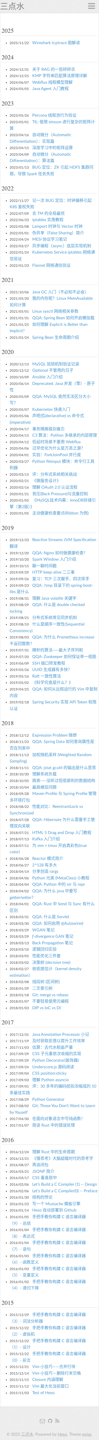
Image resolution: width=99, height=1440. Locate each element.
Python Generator (48, 1099)
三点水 (12, 6)
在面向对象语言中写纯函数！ (58, 1119)
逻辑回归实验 (44, 949)
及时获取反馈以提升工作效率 (58, 1041)
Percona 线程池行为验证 (54, 115)
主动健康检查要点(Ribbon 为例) (60, 513)
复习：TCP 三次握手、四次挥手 (60, 579)
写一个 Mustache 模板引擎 (56, 1204)
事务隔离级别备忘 (48, 429)
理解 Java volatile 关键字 (54, 598)
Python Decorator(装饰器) (55, 1060)
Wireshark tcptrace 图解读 (56, 43)
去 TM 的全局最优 (48, 213)
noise (86, 1434)
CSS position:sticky (49, 1073)
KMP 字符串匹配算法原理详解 (59, 76)
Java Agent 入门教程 (50, 89)
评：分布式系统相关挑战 (54, 474)
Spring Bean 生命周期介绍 (55, 337)
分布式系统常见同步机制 (54, 618)
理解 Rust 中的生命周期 (53, 1152)
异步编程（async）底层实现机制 (61, 246)
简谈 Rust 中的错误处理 (53, 1125)
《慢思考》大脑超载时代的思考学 (62, 1159)
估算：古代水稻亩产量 (52, 1047)
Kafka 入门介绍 (46, 839)
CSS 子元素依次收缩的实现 (56, 1054)
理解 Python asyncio (50, 1080)
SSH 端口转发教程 (48, 663)
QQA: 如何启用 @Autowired (57, 923)
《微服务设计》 (46, 481)
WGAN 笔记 (43, 930)
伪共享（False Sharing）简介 (58, 233)
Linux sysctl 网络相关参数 (55, 311)
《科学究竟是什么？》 (52, 683)
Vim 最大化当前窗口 (50, 1386)
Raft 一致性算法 (46, 676)
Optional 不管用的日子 (52, 370)
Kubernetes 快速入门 (51, 409)
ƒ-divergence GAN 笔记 (52, 936)
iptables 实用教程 (47, 220)
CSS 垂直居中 (44, 1178)
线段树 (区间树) (46, 982)
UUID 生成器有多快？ (52, 670)
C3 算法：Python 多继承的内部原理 (64, 435)
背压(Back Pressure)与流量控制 (60, 494)
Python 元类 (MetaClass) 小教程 (60, 878)
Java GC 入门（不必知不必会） (60, 292)
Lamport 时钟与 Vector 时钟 (57, 226)
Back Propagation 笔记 (52, 943)
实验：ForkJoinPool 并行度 (56, 455)
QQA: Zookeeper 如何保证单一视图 (64, 657)
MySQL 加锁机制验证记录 (55, 364)
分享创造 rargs (45, 871)
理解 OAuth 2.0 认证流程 (54, 487)
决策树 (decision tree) (51, 963)
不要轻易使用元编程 (50, 1001)
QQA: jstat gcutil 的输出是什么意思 (64, 768)
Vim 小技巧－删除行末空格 (56, 1373)
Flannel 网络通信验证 (51, 265)
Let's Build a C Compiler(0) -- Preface (64, 1191)
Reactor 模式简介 (47, 859)
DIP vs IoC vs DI (46, 1008)
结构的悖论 (42, 1197)
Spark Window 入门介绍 (54, 559)
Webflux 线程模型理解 (52, 82)
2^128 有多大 (44, 865)
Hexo (62, 1434)
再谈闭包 (40, 1165)
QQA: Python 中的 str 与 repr (58, 884)
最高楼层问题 (44, 787)
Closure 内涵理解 (47, 1380)
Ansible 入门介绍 (47, 377)
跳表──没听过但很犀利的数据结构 (63, 781)
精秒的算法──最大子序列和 (57, 650)
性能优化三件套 (46, 956)
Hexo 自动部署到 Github (54, 1210)
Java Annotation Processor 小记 (60, 1035)
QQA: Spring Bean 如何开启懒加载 (63, 318)
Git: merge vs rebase (50, 995)
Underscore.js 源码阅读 (53, 1067)
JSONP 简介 (43, 1171)
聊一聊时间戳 (44, 566)
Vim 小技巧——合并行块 (53, 1367)
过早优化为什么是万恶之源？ (58, 448)
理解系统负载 (44, 774)
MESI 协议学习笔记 (49, 239)
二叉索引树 (42, 988)
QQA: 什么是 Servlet (50, 917)
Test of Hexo (43, 1393)
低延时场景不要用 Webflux (56, 442)
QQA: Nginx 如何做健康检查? (58, 553)
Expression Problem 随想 (54, 735)
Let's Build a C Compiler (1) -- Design (64, 1184)
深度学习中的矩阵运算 (52, 148)
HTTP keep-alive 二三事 (53, 572)
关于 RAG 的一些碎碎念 (53, 69)
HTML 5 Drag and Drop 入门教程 (61, 833)
